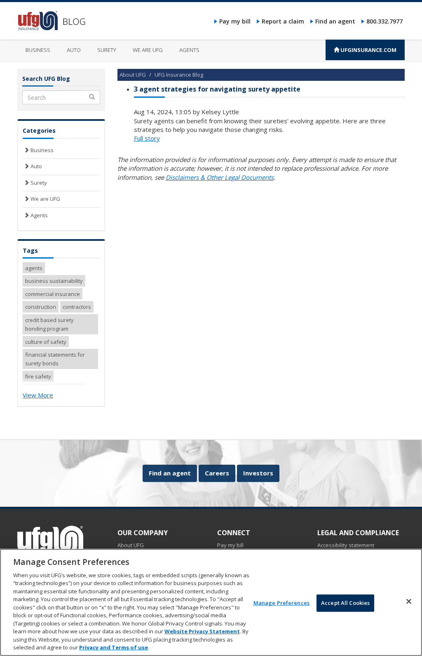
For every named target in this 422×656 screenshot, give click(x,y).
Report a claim (283, 21)
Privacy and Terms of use (113, 647)
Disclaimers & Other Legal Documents (220, 177)
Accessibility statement (345, 545)
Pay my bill (235, 21)
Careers (217, 473)
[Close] (409, 601)
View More (38, 395)
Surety (106, 50)
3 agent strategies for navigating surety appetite (217, 89)
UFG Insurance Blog (179, 74)
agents (33, 268)
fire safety (38, 376)
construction (40, 306)
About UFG (133, 74)
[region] (211, 602)
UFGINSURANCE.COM (367, 50)
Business (38, 50)
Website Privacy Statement (202, 631)
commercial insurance (52, 294)
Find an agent (335, 21)
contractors (77, 306)
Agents (189, 50)
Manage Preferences (281, 603)
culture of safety (45, 342)
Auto (74, 50)
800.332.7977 (384, 21)
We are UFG (148, 50)
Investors (258, 473)
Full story (147, 138)
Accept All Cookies (345, 603)
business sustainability (54, 281)
